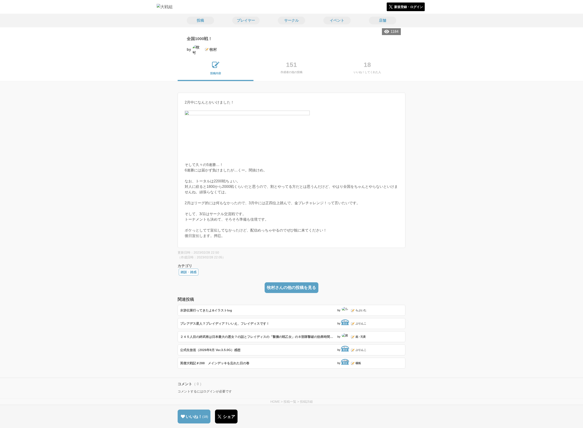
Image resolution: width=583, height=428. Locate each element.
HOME (275, 401)
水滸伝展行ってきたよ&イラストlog (206, 310)
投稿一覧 (290, 401)
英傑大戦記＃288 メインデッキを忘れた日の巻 (214, 363)
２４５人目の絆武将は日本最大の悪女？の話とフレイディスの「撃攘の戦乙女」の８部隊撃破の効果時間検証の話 (258, 337)
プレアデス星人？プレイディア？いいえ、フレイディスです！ (224, 323)
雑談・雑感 (189, 272)
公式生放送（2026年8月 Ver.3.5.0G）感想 (210, 350)
